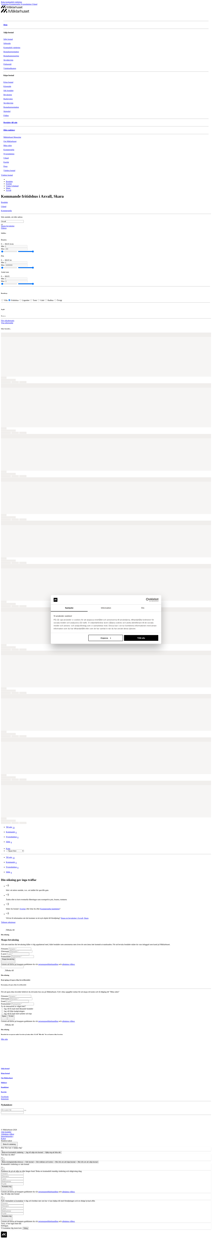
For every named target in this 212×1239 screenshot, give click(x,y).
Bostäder (9, 181)
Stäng (25, 1228)
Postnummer (6, 956)
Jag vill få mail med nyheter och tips (17, 1014)
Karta (8, 849)
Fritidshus (15, 300)
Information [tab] (106, 608)
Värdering (5, 4)
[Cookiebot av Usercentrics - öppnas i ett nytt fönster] (148, 600)
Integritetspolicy (7, 1136)
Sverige (9, 184)
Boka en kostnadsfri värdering (12, 1152)
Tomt (34, 300)
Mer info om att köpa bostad (65, 1162)
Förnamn (4, 949)
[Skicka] (25, 1110)
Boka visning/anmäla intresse (12, 1162)
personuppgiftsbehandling (48, 964)
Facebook (5, 1097)
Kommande (11, 832)
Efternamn (5, 951)
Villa (5, 300)
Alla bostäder (6, 1132)
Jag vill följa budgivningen (14, 1011)
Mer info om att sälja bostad (88, 1162)
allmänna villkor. (68, 964)
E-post (3, 954)
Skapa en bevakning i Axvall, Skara (74, 918)
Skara (8, 188)
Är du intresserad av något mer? (13, 1006)
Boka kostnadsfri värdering (11, 2)
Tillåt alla (141, 638)
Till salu (10, 827)
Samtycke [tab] (69, 608)
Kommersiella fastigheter (50, 909)
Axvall (8, 190)
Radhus (50, 300)
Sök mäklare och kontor (44, 1162)
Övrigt (59, 300)
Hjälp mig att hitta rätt (53, 1152)
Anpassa (104, 638)
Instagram (5, 1099)
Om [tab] (142, 608)
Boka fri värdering (9, 1144)
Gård (42, 300)
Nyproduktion (26, 4)
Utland (34, 4)
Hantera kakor (6, 1141)
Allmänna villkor (7, 1134)
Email (3, 1001)
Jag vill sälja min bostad (34, 1152)
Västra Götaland (12, 186)
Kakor (3, 1138)
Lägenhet (26, 300)
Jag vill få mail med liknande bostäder (18, 1009)
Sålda (9, 842)
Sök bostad (29, 1162)
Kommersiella (15, 4)
